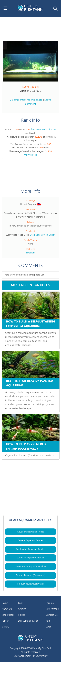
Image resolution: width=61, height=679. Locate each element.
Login (49, 627)
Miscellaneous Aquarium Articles (31, 567)
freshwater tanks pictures (43, 130)
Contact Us (51, 615)
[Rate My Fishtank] (30, 10)
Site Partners (52, 609)
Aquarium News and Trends (30, 532)
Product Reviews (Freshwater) (30, 575)
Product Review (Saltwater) (30, 584)
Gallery (5, 627)
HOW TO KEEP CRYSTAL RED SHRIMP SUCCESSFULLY (26, 446)
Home (5, 603)
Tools (20, 603)
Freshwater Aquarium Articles (30, 549)
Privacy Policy (40, 656)
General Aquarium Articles (30, 540)
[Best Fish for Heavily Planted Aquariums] (30, 364)
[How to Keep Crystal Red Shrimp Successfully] (30, 427)
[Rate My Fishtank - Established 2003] (30, 638)
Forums (50, 603)
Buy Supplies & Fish (28, 621)
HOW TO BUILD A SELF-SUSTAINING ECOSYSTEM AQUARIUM (30, 324)
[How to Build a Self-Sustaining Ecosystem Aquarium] (30, 305)
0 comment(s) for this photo (26, 100)
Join (48, 621)
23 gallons (30, 253)
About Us (7, 609)
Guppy (52, 235)
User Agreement (22, 656)
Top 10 (5, 621)
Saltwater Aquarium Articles (30, 558)
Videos (21, 615)
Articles (22, 609)
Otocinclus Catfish (39, 235)
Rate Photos (8, 615)
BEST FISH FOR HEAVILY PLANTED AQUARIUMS (29, 383)
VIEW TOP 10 (30, 155)
